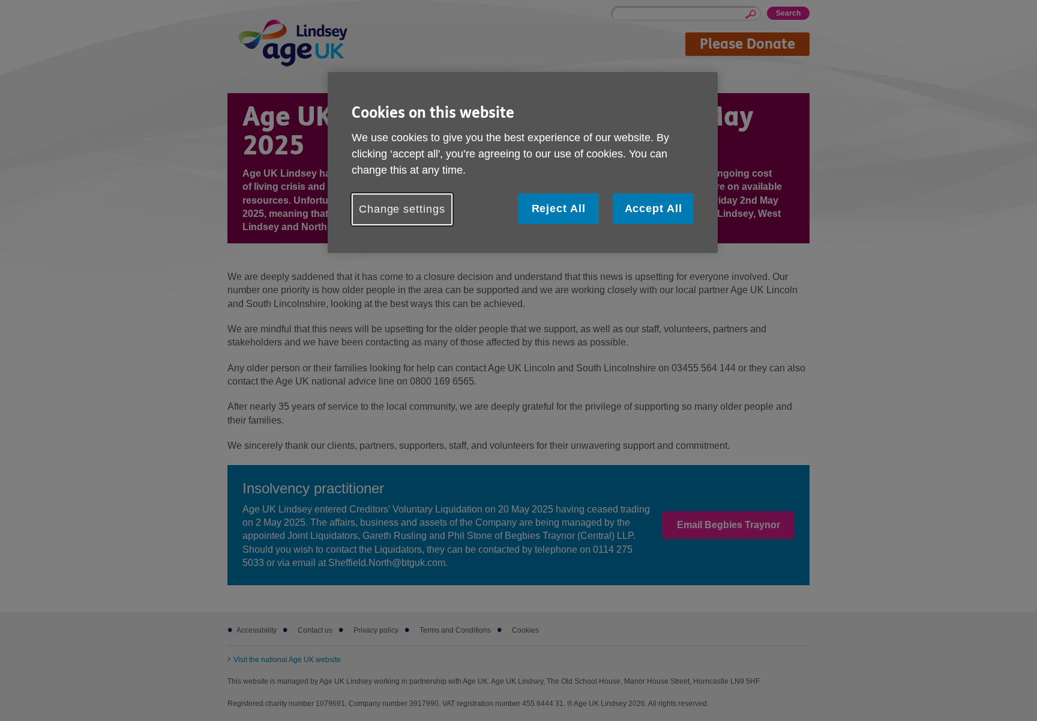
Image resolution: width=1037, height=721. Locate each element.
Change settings (402, 209)
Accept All (653, 208)
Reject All (559, 208)
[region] (523, 162)
